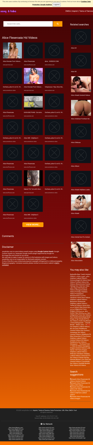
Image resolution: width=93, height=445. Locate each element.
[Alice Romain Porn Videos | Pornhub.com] (12, 58)
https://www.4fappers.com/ (16, 427)
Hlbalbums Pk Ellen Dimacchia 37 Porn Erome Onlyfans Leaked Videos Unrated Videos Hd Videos (80, 337)
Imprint (75, 11)
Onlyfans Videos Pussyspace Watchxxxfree (78, 294)
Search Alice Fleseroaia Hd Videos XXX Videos (80, 384)
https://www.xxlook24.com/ (46, 432)
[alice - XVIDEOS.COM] (54, 58)
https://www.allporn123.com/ (77, 429)
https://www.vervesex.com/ (16, 438)
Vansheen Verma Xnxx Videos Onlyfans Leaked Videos (80, 298)
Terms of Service (86, 11)
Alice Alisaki (75, 213)
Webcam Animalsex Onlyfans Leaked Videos (80, 355)
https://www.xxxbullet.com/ (16, 439)
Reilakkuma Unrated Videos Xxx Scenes (79, 329)
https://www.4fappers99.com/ (16, 429)
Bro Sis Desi (74, 328)
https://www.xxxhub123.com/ (46, 427)
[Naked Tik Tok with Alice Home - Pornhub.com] (33, 186)
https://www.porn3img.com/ (77, 435)
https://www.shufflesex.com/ (16, 436)
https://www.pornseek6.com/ (46, 439)
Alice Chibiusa (76, 142)
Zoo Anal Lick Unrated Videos (80, 360)
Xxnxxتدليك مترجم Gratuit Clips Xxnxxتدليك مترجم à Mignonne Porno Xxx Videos (80, 313)
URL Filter (65, 410)
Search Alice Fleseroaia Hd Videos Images (80, 397)
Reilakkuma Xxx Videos (78, 342)
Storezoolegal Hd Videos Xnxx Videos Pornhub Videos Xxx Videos (80, 282)
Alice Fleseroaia (8, 112)
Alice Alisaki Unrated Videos (80, 95)
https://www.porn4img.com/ (77, 436)
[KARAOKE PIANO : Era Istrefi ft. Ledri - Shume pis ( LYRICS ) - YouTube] (33, 109)
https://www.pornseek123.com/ (46, 438)
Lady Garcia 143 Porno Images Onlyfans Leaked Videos (80, 350)
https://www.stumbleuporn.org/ (77, 438)
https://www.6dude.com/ (15, 432)
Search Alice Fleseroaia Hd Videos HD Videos (80, 388)
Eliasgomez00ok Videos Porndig (78, 291)
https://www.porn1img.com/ (77, 432)
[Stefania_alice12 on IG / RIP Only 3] (12, 83)
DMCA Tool (73, 410)
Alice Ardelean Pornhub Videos (81, 119)
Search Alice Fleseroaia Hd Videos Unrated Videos (80, 380)
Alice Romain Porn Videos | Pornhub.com (16, 61)
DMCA (68, 11)
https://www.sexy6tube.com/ (46, 435)
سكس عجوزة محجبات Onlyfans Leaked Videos (79, 277)
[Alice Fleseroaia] (12, 109)
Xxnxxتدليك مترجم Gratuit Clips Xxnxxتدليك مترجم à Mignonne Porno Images (80, 308)
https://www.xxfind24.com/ (46, 430)
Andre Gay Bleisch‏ (85, 321)
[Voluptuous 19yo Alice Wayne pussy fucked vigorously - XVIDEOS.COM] (54, 83)
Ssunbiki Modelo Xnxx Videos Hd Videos (80, 364)
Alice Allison (75, 166)
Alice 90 (74, 71)
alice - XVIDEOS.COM (52, 61)
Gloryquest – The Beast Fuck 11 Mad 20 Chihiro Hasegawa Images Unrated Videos (80, 346)
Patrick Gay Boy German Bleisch (79, 358)
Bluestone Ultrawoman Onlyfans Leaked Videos (78, 302)
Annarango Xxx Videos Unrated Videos (77, 333)
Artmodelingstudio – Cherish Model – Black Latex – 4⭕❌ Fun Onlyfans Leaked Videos (80, 325)
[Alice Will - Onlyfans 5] (33, 135)
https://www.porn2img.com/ (77, 433)
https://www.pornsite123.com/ (16, 435)
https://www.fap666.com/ (16, 433)
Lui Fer (83, 296)
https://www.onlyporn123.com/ (77, 430)
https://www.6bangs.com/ (16, 430)
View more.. (33, 224)
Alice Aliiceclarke (77, 261)
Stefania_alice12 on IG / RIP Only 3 (14, 87)
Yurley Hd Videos (76, 305)
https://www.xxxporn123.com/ (46, 429)
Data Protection (55, 410)
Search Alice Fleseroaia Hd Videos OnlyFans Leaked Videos (80, 393)
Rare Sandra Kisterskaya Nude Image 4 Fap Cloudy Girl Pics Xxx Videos (80, 319)
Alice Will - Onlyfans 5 (31, 138)
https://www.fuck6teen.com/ (46, 436)
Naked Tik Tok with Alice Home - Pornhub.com (39, 189)
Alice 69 (74, 48)
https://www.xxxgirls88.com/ (46, 433)
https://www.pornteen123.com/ (77, 427)
